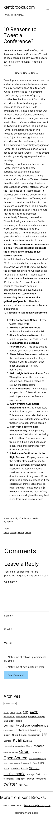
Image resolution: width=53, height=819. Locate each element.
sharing (13, 532)
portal (6, 768)
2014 (6, 712)
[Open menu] (47, 10)
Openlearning (36, 752)
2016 (18, 712)
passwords (27, 763)
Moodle (39, 746)
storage (30, 774)
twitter (28, 532)
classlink (9, 720)
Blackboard (9, 716)
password (18, 763)
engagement (34, 735)
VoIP (21, 784)
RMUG (24, 768)
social (21, 532)
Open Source (15, 757)
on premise (13, 752)
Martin (29, 746)
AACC (34, 712)
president (15, 768)
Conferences (8, 731)
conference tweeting (27, 730)
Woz (26, 785)
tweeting (40, 778)
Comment (10, 581)
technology (9, 778)
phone (41, 762)
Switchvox (42, 774)
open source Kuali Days (37, 759)
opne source (8, 763)
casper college (36, 716)
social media (32, 518)
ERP (44, 734)
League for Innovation (14, 746)
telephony (20, 778)
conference (39, 725)
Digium (7, 735)
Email (8, 629)
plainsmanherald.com (26, 812)
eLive (15, 734)
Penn (35, 763)
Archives (12, 696)
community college (17, 725)
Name (8, 615)
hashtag (7, 741)
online (6, 752)
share (6, 532)
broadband (21, 716)
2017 (25, 712)
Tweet (30, 778)
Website (8, 643)
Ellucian (22, 735)
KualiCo (28, 740)
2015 (12, 712)
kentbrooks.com (19, 7)
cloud (19, 720)
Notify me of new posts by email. (26, 666)
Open (24, 751)
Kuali (17, 740)
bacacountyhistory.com (37, 805)
